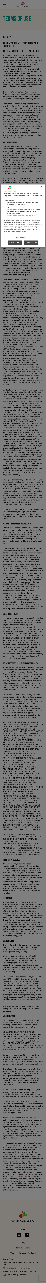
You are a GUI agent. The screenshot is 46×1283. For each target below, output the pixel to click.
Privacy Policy (21, 193)
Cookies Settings (22, 237)
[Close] (41, 186)
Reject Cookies (14, 242)
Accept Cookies (31, 242)
